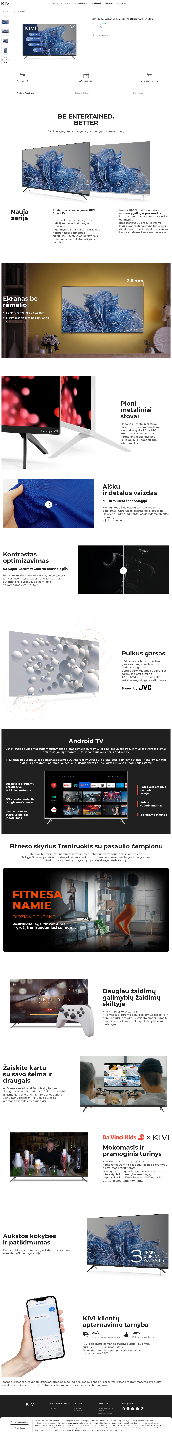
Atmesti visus (19, 1428)
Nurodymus (138, 93)
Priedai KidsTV (81, 3)
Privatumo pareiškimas (105, 1408)
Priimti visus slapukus (19, 1422)
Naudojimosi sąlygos (105, 1413)
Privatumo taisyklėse (114, 1430)
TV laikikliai (96, 3)
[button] (5, 16)
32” (104, 25)
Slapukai (101, 1410)
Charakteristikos (82, 93)
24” (95, 25)
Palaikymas (121, 3)
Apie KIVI (109, 3)
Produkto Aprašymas (25, 93)
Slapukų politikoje (153, 1425)
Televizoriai (65, 3)
